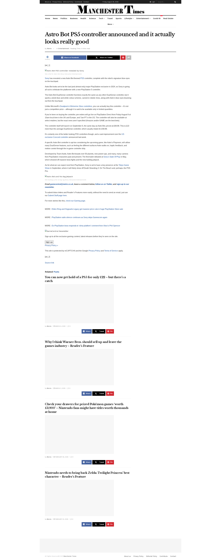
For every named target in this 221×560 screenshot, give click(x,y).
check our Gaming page (75, 201)
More (110, 24)
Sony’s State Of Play (111, 157)
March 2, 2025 (60, 388)
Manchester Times (70, 556)
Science (92, 18)
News (55, 18)
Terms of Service (111, 251)
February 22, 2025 (61, 519)
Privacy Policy (57, 2)
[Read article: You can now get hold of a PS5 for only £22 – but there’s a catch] (79, 303)
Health (83, 18)
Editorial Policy (68, 2)
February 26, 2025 (61, 457)
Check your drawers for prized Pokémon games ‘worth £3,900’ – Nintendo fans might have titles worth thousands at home (86, 408)
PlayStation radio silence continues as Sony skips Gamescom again (79, 217)
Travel (110, 18)
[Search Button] (174, 2)
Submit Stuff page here (57, 195)
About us (48, 2)
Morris (49, 48)
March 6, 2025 (60, 326)
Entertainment (142, 18)
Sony (47, 78)
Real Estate (168, 18)
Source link (49, 263)
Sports (119, 18)
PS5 (82, 78)
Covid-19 (157, 18)
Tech (101, 18)
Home (47, 18)
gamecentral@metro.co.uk (61, 184)
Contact (86, 2)
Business (74, 18)
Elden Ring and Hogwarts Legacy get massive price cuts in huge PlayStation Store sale (87, 209)
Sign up (49, 242)
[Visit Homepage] (110, 9)
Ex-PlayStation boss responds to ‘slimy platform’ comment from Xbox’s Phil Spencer (86, 226)
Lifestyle (128, 18)
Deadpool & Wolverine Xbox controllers (76, 106)
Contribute (78, 2)
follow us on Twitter (103, 184)
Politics (64, 18)
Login (153, 2)
